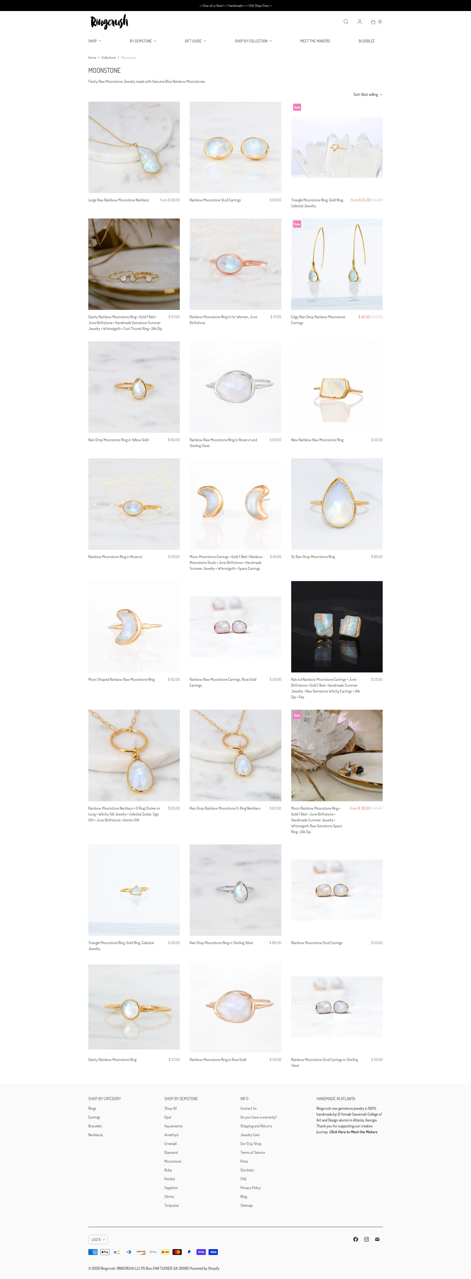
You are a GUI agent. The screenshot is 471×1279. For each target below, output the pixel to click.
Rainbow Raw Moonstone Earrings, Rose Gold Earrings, (223, 682)
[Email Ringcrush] (377, 1239)
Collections (109, 57)
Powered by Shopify (205, 1268)
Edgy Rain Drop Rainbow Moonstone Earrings (318, 319)
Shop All (170, 1108)
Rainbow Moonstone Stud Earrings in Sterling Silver (324, 1062)
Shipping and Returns (256, 1125)
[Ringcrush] (109, 21)
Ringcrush (108, 1268)
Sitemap (246, 1205)
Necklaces (95, 1134)
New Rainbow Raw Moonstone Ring (317, 439)
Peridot (169, 1178)
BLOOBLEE (367, 40)
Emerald (170, 1143)
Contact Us (248, 1108)
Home (92, 57)
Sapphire (171, 1187)
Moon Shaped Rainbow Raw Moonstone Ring (121, 679)
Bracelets (95, 1125)
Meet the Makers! (315, 40)
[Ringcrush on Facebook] (355, 1239)
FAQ (243, 1178)
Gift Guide (193, 40)
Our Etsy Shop (251, 1143)
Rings (92, 1108)
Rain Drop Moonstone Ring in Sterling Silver (221, 942)
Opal (167, 1117)
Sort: (365, 94)
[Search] (346, 22)
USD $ (96, 1239)
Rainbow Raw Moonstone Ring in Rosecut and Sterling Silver (223, 442)
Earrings (94, 1117)
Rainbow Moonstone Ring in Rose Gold (218, 1059)
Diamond (171, 1152)
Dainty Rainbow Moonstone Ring (112, 1059)
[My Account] (359, 22)
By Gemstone (141, 40)
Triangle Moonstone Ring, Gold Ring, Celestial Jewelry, (317, 202)
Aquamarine (173, 1125)
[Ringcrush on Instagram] (366, 1239)
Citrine (169, 1196)
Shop (92, 40)
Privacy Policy (250, 1187)
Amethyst (171, 1134)
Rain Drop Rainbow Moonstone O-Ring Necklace (225, 808)
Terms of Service (252, 1152)
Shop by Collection (251, 40)
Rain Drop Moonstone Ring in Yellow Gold (118, 439)
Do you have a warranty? (258, 1117)
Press (244, 1161)
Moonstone (172, 1161)
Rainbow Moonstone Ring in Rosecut (115, 556)
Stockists (247, 1170)
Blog (243, 1196)
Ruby (168, 1170)
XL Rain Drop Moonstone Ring (313, 556)
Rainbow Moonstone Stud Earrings (215, 199)
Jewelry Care (250, 1134)
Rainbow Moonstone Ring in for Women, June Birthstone (223, 319)
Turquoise (171, 1205)
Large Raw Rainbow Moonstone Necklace (118, 199)
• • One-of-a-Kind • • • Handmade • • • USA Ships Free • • (236, 5)
